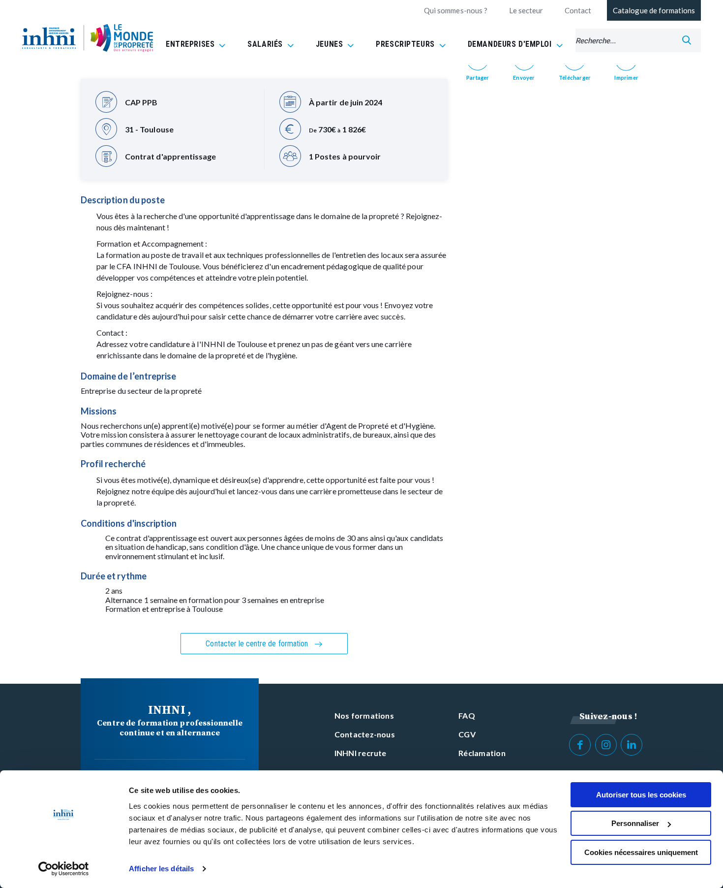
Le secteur (526, 10)
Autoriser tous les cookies (641, 795)
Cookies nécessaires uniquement (641, 852)
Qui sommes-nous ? (455, 10)
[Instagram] (606, 745)
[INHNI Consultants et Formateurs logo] (49, 38)
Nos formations (364, 715)
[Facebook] (580, 745)
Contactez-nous (364, 734)
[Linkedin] (631, 745)
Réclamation (482, 753)
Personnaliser (635, 823)
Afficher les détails (161, 868)
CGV (467, 734)
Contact (578, 10)
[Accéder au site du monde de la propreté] (121, 38)
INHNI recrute (360, 753)
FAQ (466, 715)
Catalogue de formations (654, 10)
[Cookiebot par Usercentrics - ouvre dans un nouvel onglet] (64, 868)
